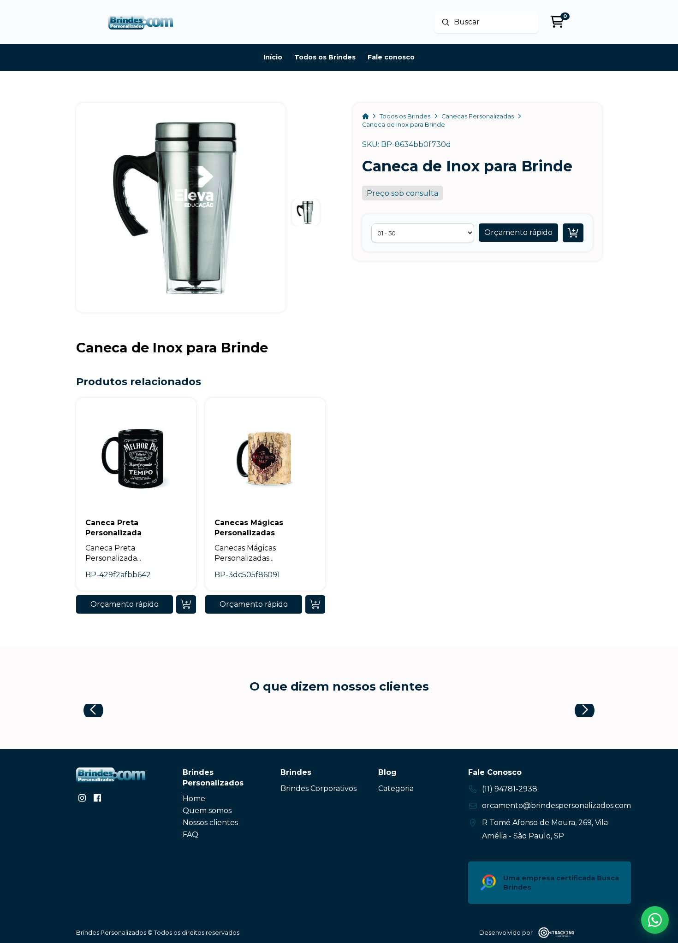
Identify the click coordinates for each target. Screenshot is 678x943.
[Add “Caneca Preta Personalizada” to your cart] (186, 604)
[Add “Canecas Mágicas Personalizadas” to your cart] (315, 604)
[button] (518, 232)
